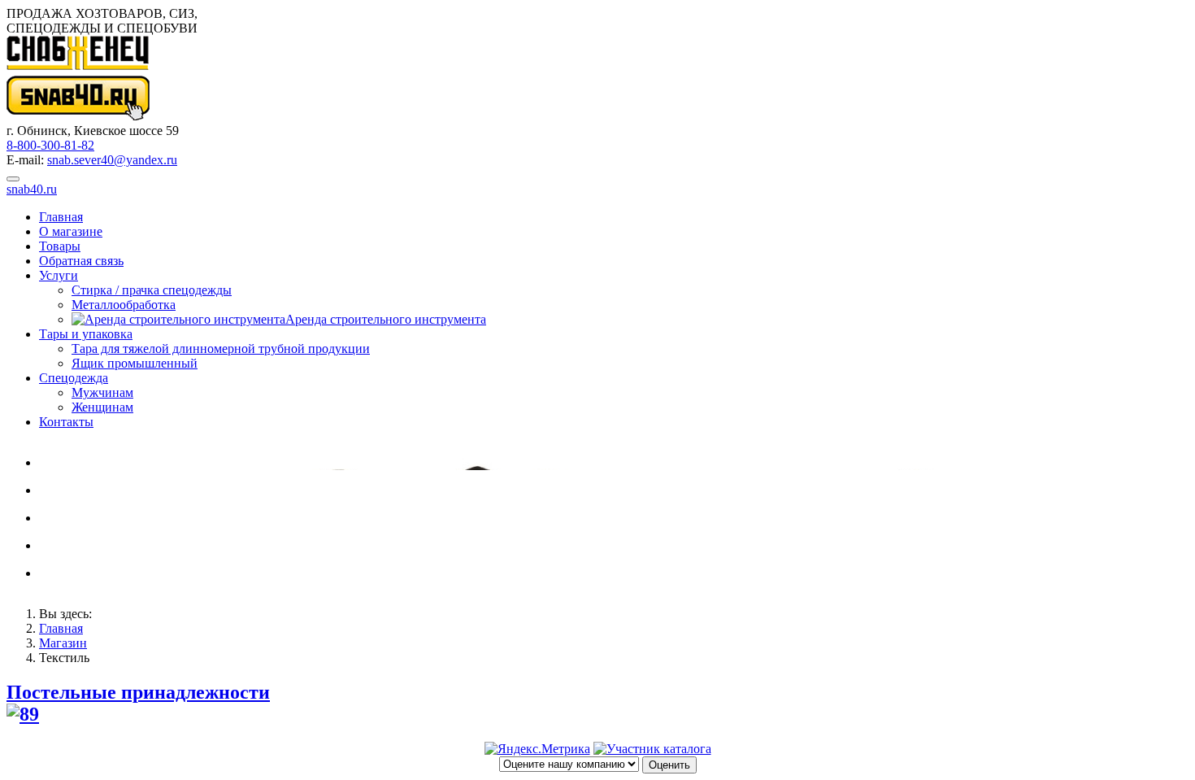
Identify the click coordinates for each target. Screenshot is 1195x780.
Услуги (58, 275)
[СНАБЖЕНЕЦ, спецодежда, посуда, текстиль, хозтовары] (652, 749)
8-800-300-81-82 (50, 145)
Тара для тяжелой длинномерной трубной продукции (221, 348)
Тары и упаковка (86, 334)
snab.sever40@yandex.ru (112, 160)
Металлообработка (124, 305)
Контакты (66, 422)
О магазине (70, 231)
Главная (61, 217)
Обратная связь (81, 261)
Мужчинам (102, 392)
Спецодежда (73, 378)
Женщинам (102, 407)
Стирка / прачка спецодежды (152, 290)
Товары (59, 246)
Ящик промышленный (135, 363)
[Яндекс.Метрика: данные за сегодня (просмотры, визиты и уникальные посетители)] (537, 749)
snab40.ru (32, 189)
